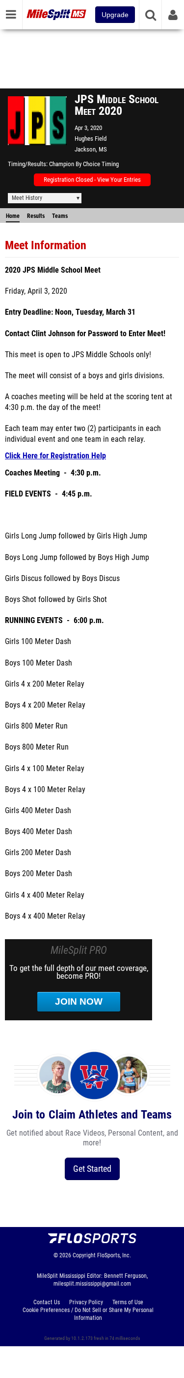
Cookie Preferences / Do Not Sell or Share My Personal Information (88, 1314)
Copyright (84, 1255)
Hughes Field (90, 138)
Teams (60, 216)
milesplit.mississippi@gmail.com (92, 1283)
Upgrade (115, 15)
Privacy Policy (86, 1302)
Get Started (92, 1168)
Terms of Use (127, 1302)
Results (36, 216)
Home (13, 216)
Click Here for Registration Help (55, 455)
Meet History (27, 197)
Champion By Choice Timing (84, 164)
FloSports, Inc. (114, 1255)
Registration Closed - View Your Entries (92, 179)
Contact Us (46, 1302)
